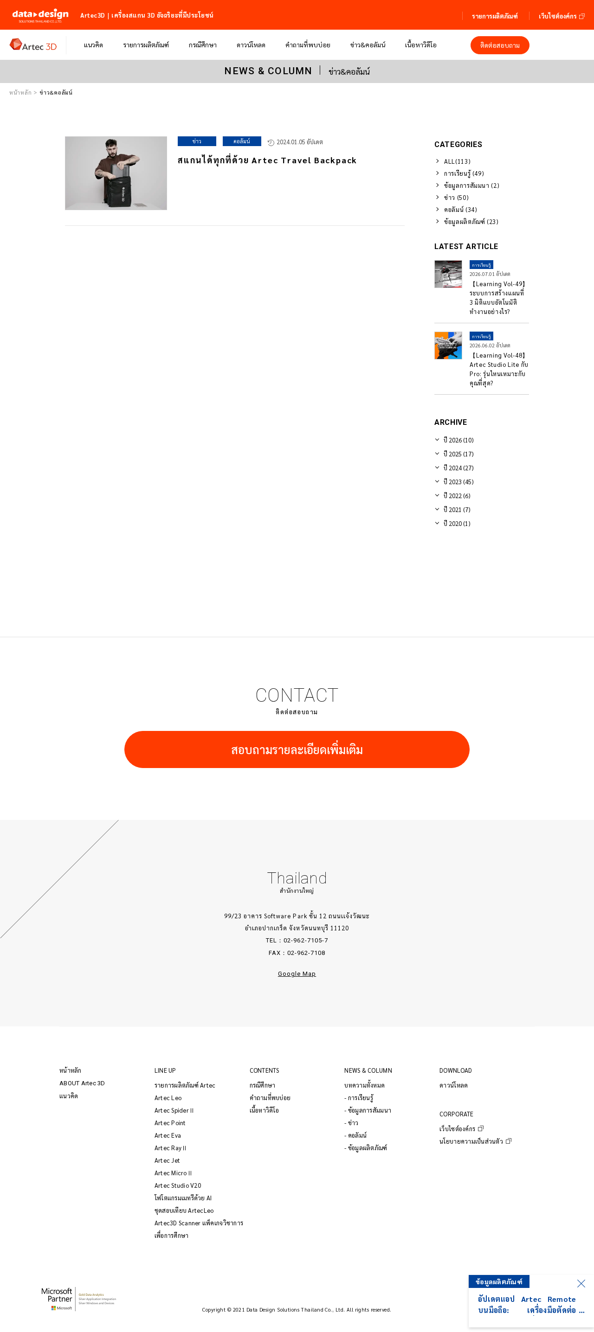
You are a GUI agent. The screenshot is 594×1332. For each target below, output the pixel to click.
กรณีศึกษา (263, 1085)
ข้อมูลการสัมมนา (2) (471, 185)
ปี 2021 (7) (457, 509)
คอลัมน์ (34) (461, 209)
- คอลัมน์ (355, 1135)
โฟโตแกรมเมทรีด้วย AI (183, 1198)
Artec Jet (167, 1160)
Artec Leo (168, 1097)
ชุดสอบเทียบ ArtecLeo (184, 1210)
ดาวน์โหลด (453, 1085)
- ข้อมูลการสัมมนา (367, 1110)
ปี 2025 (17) (459, 454)
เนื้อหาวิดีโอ (264, 1110)
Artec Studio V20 (178, 1185)
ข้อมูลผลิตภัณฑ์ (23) (471, 221)
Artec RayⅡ (171, 1148)
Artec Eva (168, 1135)
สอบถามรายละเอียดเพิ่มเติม (297, 749)
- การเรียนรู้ (358, 1097)
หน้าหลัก (20, 92)
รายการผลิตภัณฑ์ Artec (185, 1085)
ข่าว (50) (456, 197)
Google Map (297, 973)
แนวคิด (68, 1096)
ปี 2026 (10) (459, 440)
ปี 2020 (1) (457, 523)
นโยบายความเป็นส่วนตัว (471, 1141)
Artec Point (170, 1123)
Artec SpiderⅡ (175, 1110)
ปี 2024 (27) (459, 468)
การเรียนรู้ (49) (464, 173)
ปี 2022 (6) (457, 496)
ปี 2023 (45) (459, 482)
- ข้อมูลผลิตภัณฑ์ (365, 1148)
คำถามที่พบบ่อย (270, 1097)
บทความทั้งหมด (364, 1085)
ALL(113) (457, 161)
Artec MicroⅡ (174, 1173)
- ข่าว (351, 1123)
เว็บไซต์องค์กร (457, 1129)
